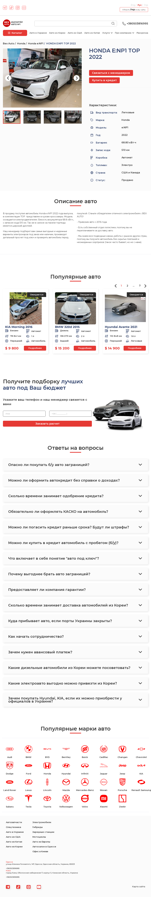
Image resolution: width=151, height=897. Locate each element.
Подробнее (35, 348)
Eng (133, 5)
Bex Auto (8, 43)
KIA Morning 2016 (18, 327)
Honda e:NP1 (36, 43)
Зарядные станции (43, 832)
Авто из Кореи (57, 33)
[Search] (114, 24)
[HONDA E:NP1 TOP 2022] (42, 78)
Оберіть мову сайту (134, 9)
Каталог (17, 33)
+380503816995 (137, 23)
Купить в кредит (104, 80)
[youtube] (24, 8)
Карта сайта (138, 886)
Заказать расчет (47, 423)
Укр (146, 5)
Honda (21, 43)
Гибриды (37, 827)
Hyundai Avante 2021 (121, 327)
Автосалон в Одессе (44, 846)
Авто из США (75, 33)
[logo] (13, 23)
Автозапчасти (14, 822)
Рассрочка (142, 33)
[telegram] (5, 8)
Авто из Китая (92, 33)
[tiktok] (11, 8)
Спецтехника (13, 827)
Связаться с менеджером (111, 73)
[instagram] (18, 8)
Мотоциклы (39, 837)
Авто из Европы (41, 841)
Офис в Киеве (40, 851)
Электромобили (41, 822)
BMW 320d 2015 (67, 327)
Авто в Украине (38, 33)
